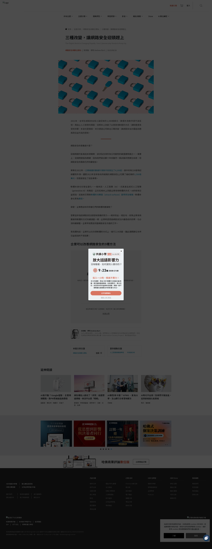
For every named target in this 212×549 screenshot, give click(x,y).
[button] (121, 251)
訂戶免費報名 (106, 293)
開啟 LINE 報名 (106, 297)
